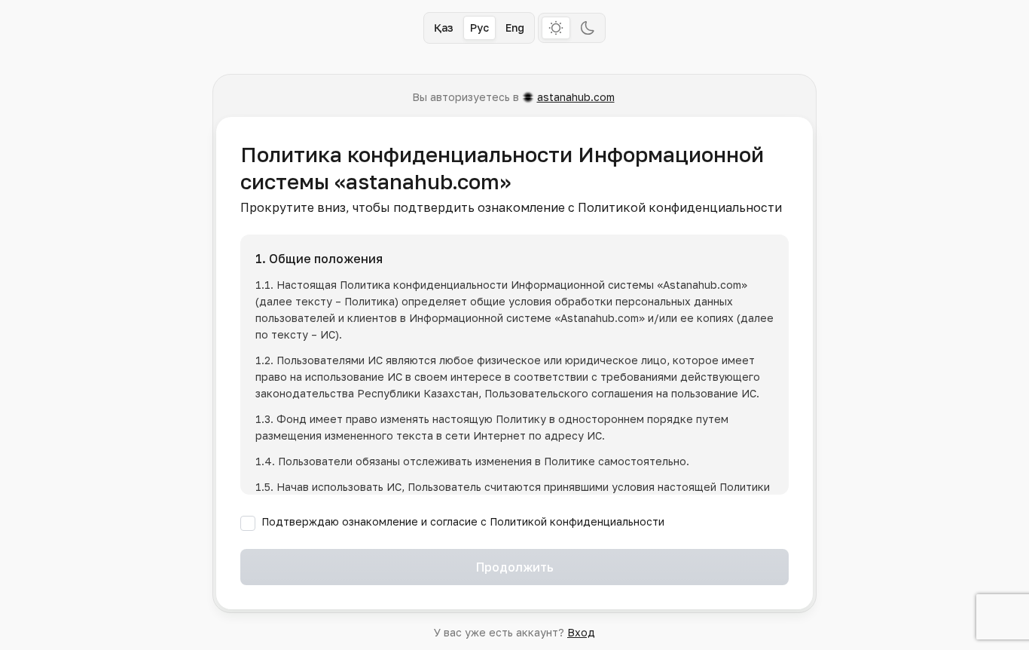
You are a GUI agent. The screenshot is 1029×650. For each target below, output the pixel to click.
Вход (581, 632)
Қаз (443, 27)
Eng (514, 27)
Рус (479, 27)
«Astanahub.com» (702, 284)
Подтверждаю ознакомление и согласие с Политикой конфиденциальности (462, 521)
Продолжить (515, 567)
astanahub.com (576, 96)
